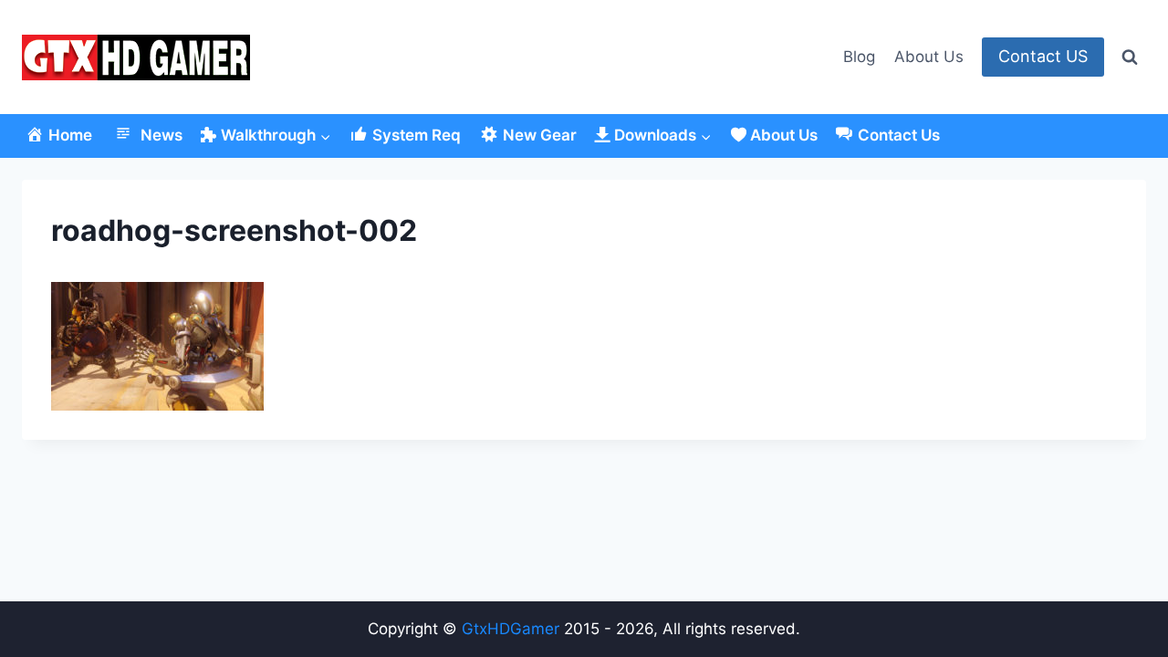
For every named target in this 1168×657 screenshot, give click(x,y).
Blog (859, 56)
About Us (929, 56)
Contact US (1043, 56)
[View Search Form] (1129, 57)
